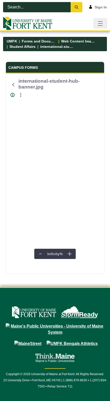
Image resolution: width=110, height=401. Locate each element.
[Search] (76, 7)
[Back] (13, 85)
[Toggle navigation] (100, 23)
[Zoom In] (69, 254)
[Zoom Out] (40, 254)
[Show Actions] (21, 95)
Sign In (101, 7)
